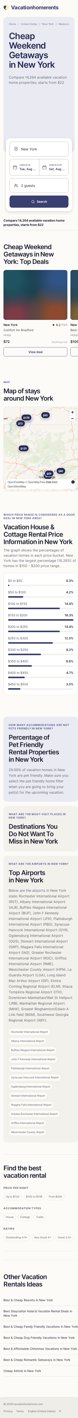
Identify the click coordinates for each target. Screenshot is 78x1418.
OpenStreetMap (17, 486)
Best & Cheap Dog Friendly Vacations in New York (39, 1337)
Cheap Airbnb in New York (22, 1371)
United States (29, 24)
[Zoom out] (72, 418)
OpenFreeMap (16, 482)
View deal (35, 352)
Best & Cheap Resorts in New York (28, 1300)
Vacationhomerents (34, 7)
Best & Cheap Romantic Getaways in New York (36, 1360)
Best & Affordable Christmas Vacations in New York (40, 1349)
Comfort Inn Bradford (18, 330)
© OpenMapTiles (35, 482)
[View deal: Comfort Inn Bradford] (35, 295)
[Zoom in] (72, 412)
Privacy (8, 1411)
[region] (41, 449)
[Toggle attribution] (73, 482)
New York (48, 24)
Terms (20, 1411)
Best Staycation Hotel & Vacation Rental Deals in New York (37, 1313)
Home (12, 24)
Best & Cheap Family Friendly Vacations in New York (40, 1326)
